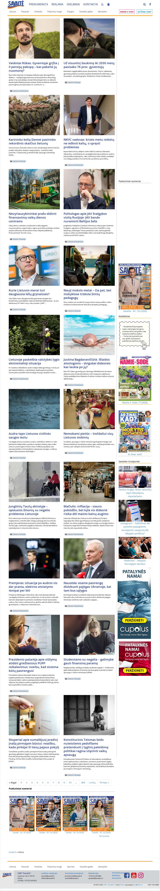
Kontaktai (90, 4)
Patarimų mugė (54, 11)
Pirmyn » (104, 782)
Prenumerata (38, 4)
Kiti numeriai (104, 836)
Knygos (70, 11)
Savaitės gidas (86, 11)
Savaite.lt (12, 852)
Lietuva (12, 11)
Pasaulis (25, 11)
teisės (122, 884)
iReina (139, 885)
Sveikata (38, 11)
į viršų (92, 782)
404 (83, 782)
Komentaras (23, 91)
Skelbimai (73, 4)
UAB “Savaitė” (108, 884)
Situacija (77, 82)
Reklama (57, 4)
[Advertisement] (135, 56)
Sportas (70, 866)
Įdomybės (102, 11)
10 (70, 782)
